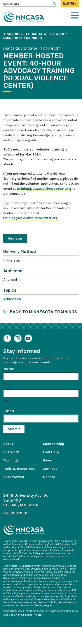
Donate (49, 477)
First (7, 383)
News (47, 460)
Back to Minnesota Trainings (43, 312)
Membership (53, 444)
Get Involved (13, 477)
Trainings (11, 460)
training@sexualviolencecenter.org (44, 189)
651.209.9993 (15, 513)
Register (15, 238)
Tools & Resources (19, 468)
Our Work (11, 452)
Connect (50, 468)
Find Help (51, 452)
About (8, 444)
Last (6, 400)
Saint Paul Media (31, 614)
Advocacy (12, 299)
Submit (14, 429)
